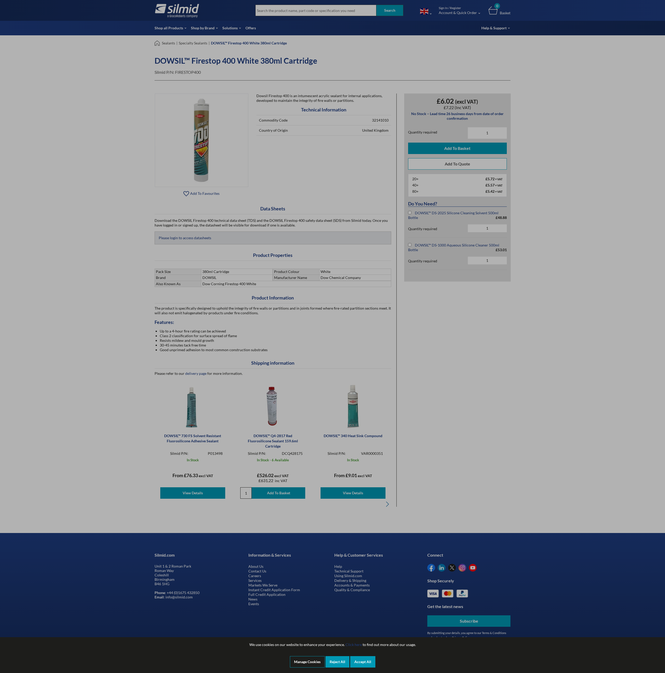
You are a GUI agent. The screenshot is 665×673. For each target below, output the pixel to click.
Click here (353, 644)
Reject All (337, 661)
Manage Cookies (307, 661)
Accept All (362, 661)
